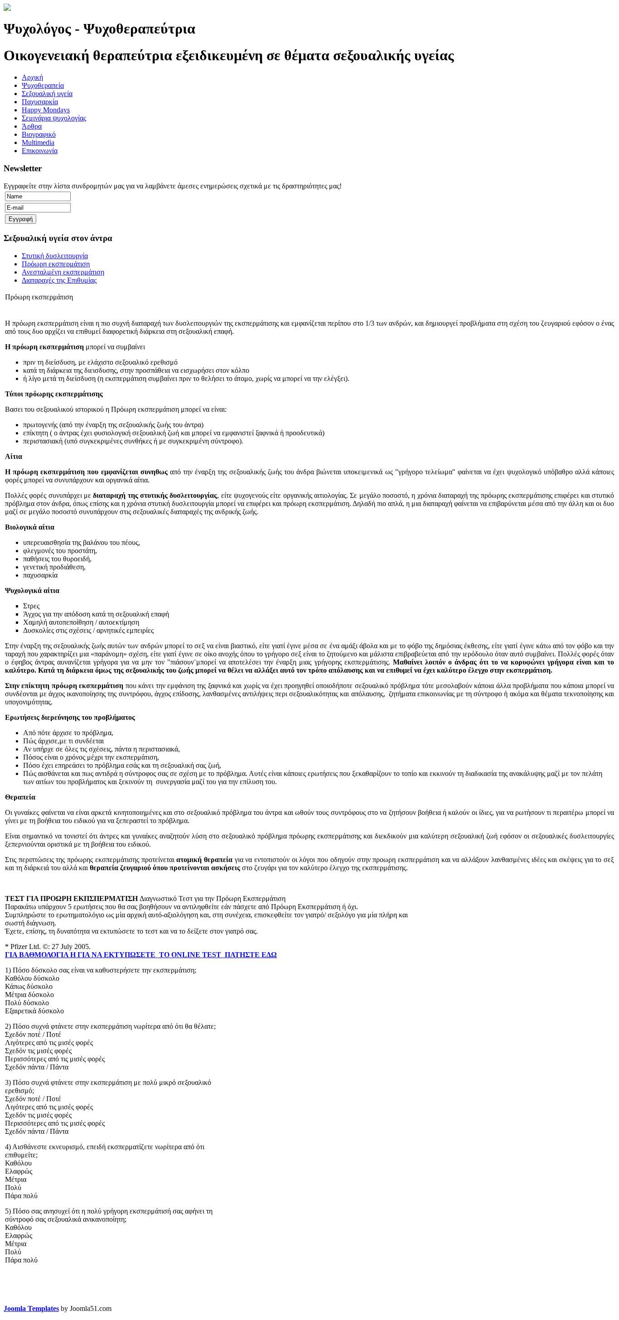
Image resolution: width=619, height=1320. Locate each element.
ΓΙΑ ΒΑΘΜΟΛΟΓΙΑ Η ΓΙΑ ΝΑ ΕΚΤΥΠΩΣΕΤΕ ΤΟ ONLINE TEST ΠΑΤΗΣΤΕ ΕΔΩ (141, 955)
